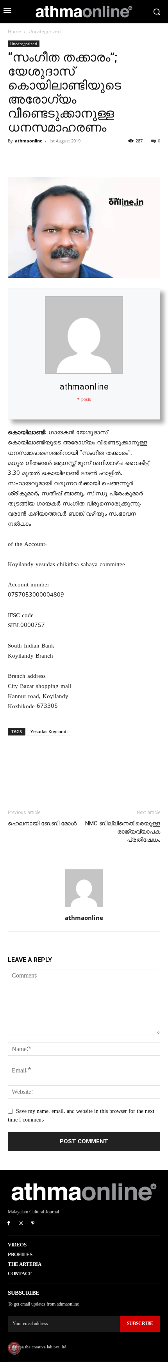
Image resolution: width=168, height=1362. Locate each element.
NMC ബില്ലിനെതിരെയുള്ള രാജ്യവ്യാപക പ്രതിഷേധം (122, 831)
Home (14, 31)
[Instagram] (21, 1224)
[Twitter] (33, 158)
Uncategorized (45, 31)
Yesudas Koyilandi (49, 731)
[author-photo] (84, 907)
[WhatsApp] (69, 158)
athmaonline (29, 141)
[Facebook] (15, 158)
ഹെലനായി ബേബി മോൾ (42, 823)
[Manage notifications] (14, 1348)
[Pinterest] (51, 158)
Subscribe (140, 1323)
